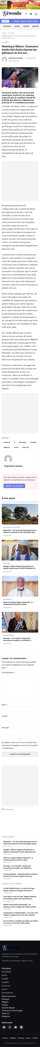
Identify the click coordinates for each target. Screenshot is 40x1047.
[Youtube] (15, 1027)
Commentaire (8, 672)
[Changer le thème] (31, 14)
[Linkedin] (21, 1027)
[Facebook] (4, 1027)
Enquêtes (13, 1038)
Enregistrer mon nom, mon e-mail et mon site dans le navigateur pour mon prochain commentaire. (20, 745)
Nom (4, 704)
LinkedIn (33, 442)
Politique (5, 999)
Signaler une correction (14, 486)
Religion (5, 1002)
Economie (6, 986)
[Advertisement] (20, 181)
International (8, 635)
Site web (5, 727)
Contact (5, 1038)
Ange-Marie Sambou (15, 58)
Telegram (6, 447)
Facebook (6, 442)
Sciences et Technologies (12, 1010)
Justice (17, 26)
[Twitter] (10, 1027)
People (5, 1005)
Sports (4, 989)
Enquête (5, 982)
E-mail (5, 716)
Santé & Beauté (8, 1008)
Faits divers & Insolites (11, 527)
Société (26, 26)
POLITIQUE (7, 26)
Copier (16, 447)
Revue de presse (9, 996)
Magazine (6, 1016)
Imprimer (25, 447)
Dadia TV (5, 1013)
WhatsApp (22, 442)
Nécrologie (7, 599)
